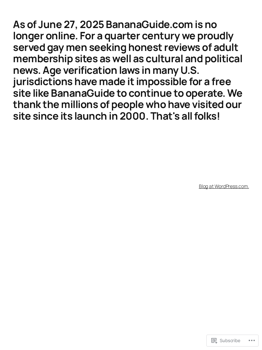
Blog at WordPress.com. (224, 186)
